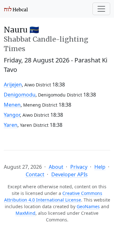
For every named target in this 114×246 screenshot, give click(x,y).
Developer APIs (69, 174)
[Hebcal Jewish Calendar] (16, 9)
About (56, 166)
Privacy (78, 166)
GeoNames (88, 206)
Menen (12, 104)
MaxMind (25, 213)
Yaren (10, 124)
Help (99, 166)
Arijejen (13, 84)
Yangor (12, 114)
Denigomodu (19, 94)
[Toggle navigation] (101, 9)
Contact (35, 174)
